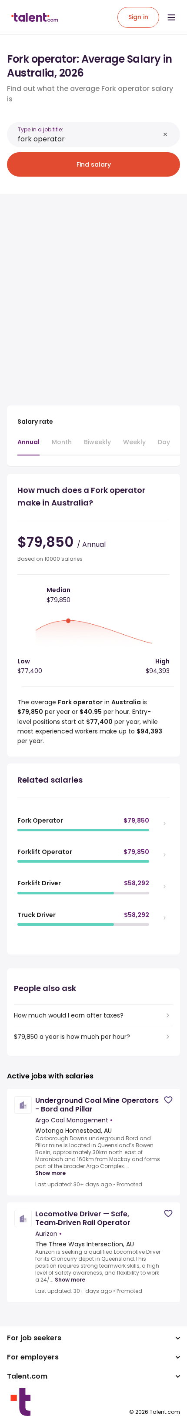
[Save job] (168, 1100)
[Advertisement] (93, 294)
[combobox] (89, 139)
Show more (50, 1173)
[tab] (28, 446)
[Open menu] (171, 17)
